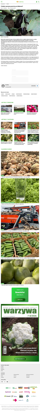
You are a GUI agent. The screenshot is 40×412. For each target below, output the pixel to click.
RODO (2, 370)
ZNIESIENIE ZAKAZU (19, 95)
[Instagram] (5, 382)
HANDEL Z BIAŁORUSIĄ (12, 95)
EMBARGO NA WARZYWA (4, 95)
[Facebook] (37, 86)
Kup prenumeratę (20, 359)
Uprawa (15, 377)
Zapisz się (20, 299)
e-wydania (27, 377)
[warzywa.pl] (20, 1)
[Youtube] (7, 382)
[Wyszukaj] (38, 1)
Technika (2, 377)
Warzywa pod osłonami (29, 374)
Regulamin (2, 369)
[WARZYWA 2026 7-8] (20, 331)
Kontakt (2, 366)
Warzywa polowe (16, 374)
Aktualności (3, 374)
